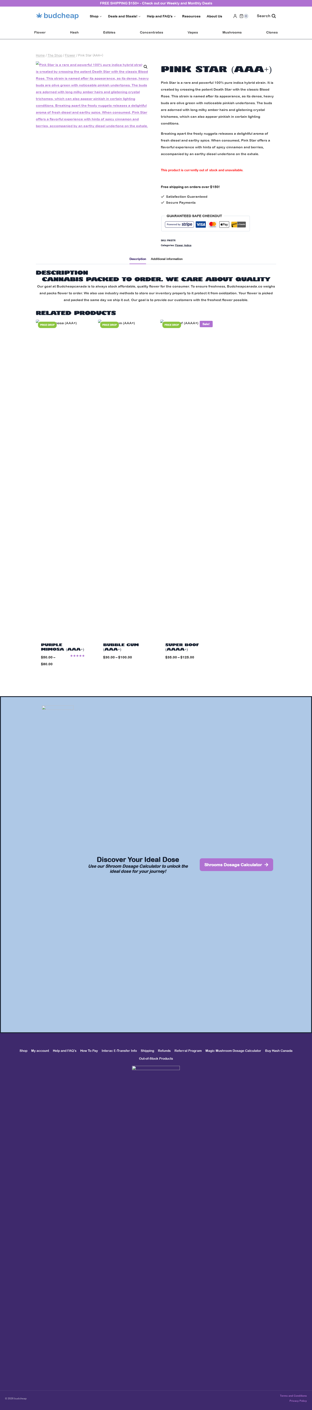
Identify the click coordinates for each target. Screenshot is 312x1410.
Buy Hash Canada (278, 1050)
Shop (23, 1050)
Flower (40, 32)
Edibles (109, 32)
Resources (191, 16)
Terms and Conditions (293, 1395)
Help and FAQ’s (64, 1050)
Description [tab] (137, 259)
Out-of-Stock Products (156, 1058)
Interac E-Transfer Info (119, 1050)
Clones (272, 32)
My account (40, 1050)
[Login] (235, 16)
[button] (145, 67)
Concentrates (151, 32)
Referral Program (188, 1050)
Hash (74, 32)
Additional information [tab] (167, 259)
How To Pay (89, 1050)
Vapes (193, 32)
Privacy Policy (298, 1400)
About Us (214, 16)
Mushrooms (232, 32)
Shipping (147, 1050)
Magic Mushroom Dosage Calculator (233, 1050)
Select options (125, 671)
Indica (187, 245)
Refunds (164, 1050)
